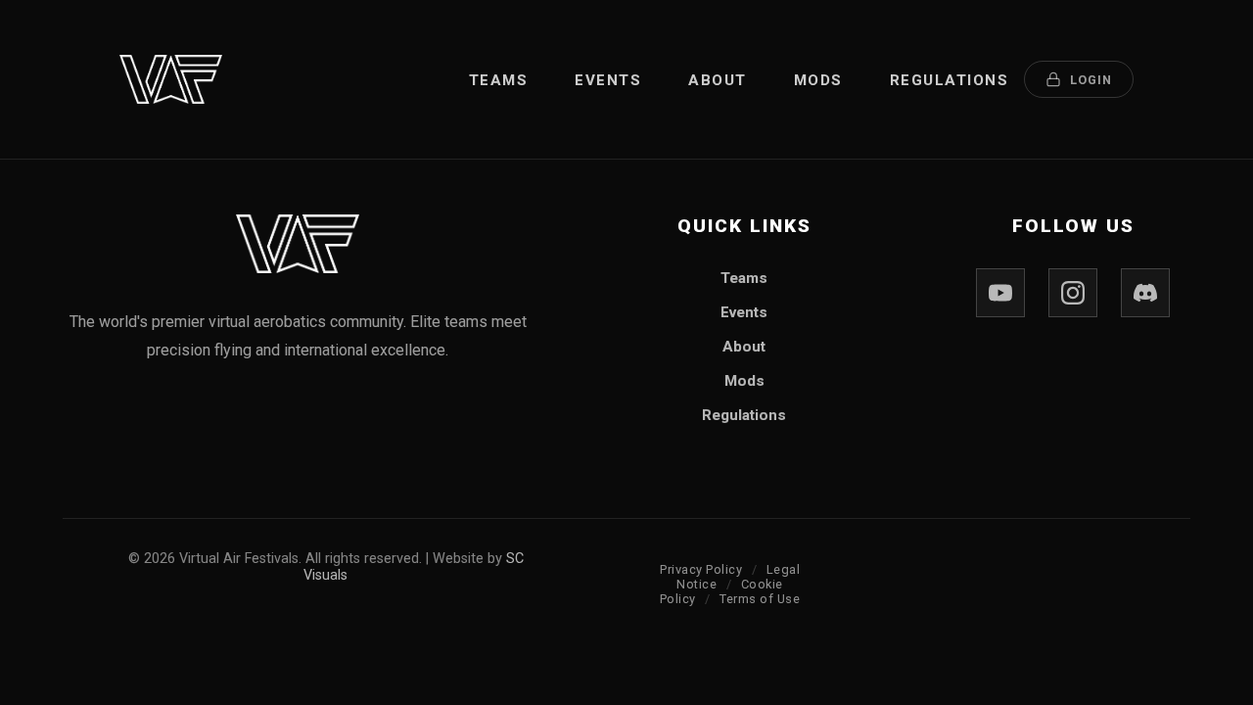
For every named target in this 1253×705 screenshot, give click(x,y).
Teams (499, 80)
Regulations (949, 80)
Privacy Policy (701, 569)
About (717, 80)
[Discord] (1145, 292)
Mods (818, 80)
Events (608, 80)
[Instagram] (1072, 292)
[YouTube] (1000, 292)
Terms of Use (759, 598)
